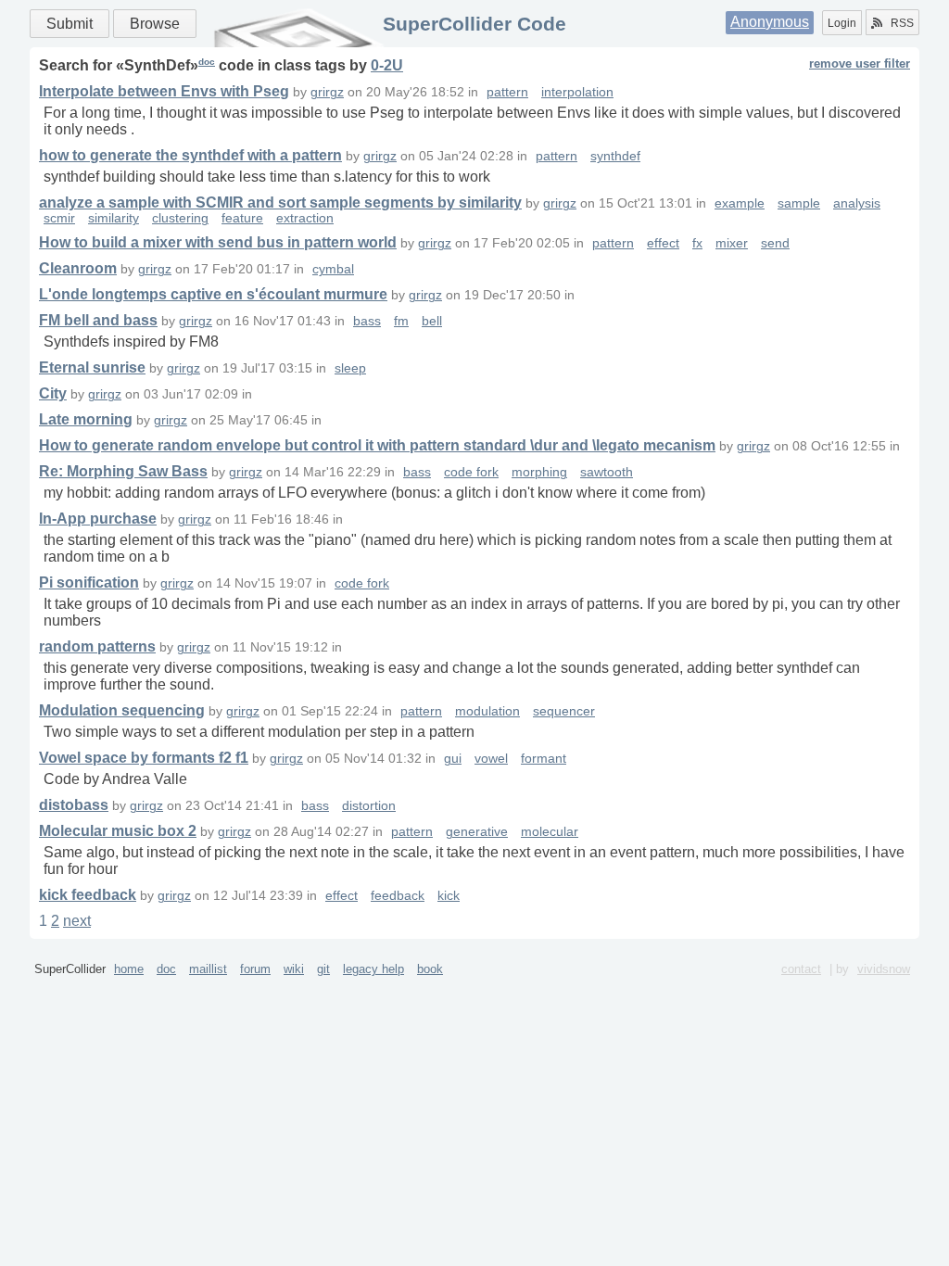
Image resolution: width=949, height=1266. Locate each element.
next (77, 921)
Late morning (86, 419)
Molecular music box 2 (117, 831)
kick (448, 896)
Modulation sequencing (122, 710)
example (740, 203)
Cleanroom (78, 268)
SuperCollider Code (474, 23)
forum (255, 969)
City (53, 393)
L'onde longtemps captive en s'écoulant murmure (213, 294)
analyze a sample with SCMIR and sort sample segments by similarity (280, 202)
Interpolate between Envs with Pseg (164, 91)
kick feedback (87, 895)
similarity (113, 218)
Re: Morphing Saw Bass (123, 471)
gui (453, 759)
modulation (487, 711)
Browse (155, 24)
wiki (294, 969)
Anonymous (769, 22)
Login (842, 23)
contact (801, 969)
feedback (397, 896)
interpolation (577, 92)
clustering (180, 218)
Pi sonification (89, 582)
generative (477, 832)
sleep (350, 368)
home (129, 969)
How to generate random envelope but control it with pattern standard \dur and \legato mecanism (377, 445)
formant (543, 759)
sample (799, 203)
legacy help (373, 969)
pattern (507, 92)
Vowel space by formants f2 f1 (143, 758)
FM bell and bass (98, 320)
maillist (208, 969)
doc (206, 62)
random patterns (97, 646)
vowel (491, 759)
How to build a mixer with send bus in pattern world (218, 242)
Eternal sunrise (92, 367)
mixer (731, 243)
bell (432, 321)
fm (401, 321)
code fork (471, 472)
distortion (369, 806)
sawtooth (606, 472)
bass (367, 321)
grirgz (327, 92)
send (775, 243)
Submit (69, 24)
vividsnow (883, 969)
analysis (856, 203)
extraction (305, 218)
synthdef (615, 156)
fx (697, 243)
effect (663, 243)
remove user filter (859, 63)
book (430, 969)
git (323, 969)
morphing (539, 472)
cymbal (333, 269)
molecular (549, 832)
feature (242, 218)
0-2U (387, 65)
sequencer (564, 711)
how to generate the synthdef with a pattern (190, 155)
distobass (73, 805)
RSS (902, 23)
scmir (59, 218)
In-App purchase (98, 518)
